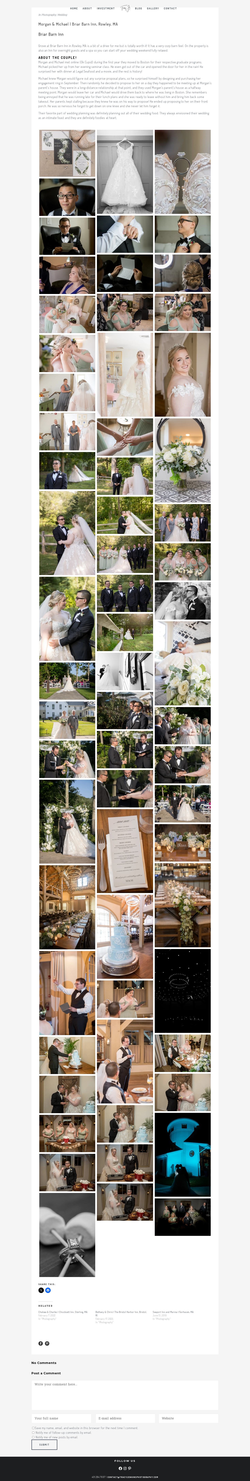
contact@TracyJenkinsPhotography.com (132, 1477)
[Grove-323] (67, 392)
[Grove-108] (67, 197)
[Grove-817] (183, 764)
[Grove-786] (67, 759)
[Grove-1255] (125, 1202)
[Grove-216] (67, 275)
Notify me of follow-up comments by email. (64, 1432)
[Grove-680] (125, 710)
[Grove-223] (125, 312)
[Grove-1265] (183, 1217)
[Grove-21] (183, 172)
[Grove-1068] (67, 993)
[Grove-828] (125, 788)
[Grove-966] (183, 843)
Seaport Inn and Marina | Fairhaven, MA (173, 1312)
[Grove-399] (125, 476)
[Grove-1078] (125, 999)
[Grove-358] (125, 437)
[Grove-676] (67, 681)
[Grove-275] (183, 375)
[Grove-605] (125, 671)
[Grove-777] (125, 749)
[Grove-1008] (125, 937)
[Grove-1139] (67, 1094)
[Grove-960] (125, 851)
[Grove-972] (183, 905)
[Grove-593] (183, 663)
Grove (42, 46)
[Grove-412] (67, 533)
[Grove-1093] (183, 1053)
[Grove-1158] (183, 1155)
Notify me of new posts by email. (57, 1437)
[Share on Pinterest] (47, 1343)
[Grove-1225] (67, 1133)
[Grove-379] (67, 470)
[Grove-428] (125, 515)
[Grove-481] (183, 562)
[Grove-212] (183, 273)
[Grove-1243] (125, 1163)
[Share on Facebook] (40, 1343)
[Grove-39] (125, 172)
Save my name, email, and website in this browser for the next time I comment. (86, 1428)
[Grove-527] (67, 619)
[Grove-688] (67, 720)
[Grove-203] (67, 236)
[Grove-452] (183, 523)
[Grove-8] (67, 153)
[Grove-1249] (67, 1172)
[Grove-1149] (125, 1124)
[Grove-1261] (67, 1235)
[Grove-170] (183, 234)
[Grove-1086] (125, 1062)
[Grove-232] (183, 312)
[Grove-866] (183, 804)
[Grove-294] (67, 353)
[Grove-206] (125, 273)
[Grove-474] (125, 554)
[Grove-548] (125, 632)
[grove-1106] (67, 1055)
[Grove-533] (183, 601)
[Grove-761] (183, 725)
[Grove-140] (125, 234)
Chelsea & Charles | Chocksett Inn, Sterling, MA (63, 1312)
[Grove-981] (67, 907)
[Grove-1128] (183, 1092)
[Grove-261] (125, 375)
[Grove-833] (67, 822)
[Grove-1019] (183, 991)
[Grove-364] (183, 460)
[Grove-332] (67, 431)
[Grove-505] (125, 593)
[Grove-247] (67, 314)
